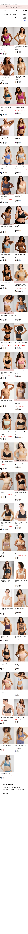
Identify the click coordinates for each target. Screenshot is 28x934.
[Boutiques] (5, 10)
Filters (3, 24)
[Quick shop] (8, 54)
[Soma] (14, 10)
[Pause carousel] (27, 7)
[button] (26, 10)
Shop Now (14, 7)
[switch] (24, 18)
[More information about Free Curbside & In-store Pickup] (15, 17)
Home (3, 14)
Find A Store (23, 20)
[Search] (23, 10)
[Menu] (2, 10)
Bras (7, 14)
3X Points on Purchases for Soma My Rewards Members (14, 6)
